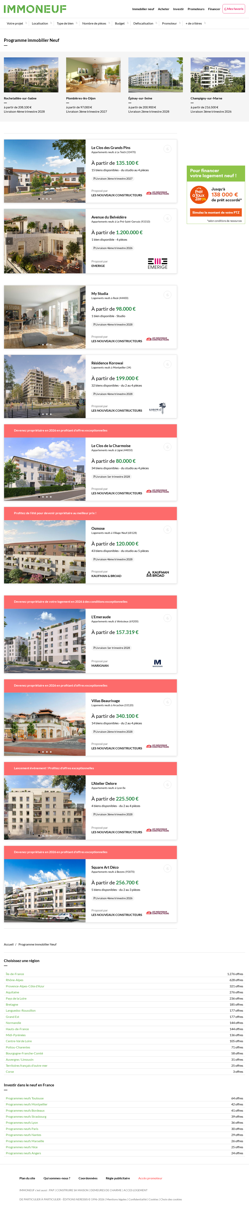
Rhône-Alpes (14, 980)
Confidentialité (138, 1199)
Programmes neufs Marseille (25, 1141)
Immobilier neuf (143, 9)
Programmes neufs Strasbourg (26, 1116)
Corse (10, 1071)
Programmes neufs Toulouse (25, 1098)
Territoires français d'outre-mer (26, 1065)
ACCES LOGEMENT (135, 1190)
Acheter (163, 9)
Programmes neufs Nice (22, 1147)
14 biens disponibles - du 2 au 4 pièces (116, 715)
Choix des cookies (171, 1199)
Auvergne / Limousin (19, 1059)
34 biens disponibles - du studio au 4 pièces (120, 460)
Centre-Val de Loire (19, 1041)
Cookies (153, 1199)
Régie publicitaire (118, 1178)
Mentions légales (116, 1199)
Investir (178, 9)
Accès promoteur (150, 1178)
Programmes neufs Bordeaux (25, 1110)
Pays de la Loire (16, 998)
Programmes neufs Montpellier (26, 1104)
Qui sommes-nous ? (57, 1178)
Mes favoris (234, 9)
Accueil (9, 944)
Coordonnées (88, 1178)
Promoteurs (196, 9)
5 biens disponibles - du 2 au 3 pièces (115, 882)
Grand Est (12, 1016)
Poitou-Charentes (18, 1047)
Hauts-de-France (17, 1029)
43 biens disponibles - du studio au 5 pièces (120, 543)
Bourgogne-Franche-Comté (24, 1053)
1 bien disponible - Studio (113, 308)
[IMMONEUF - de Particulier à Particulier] (35, 9)
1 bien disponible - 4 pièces (120, 232)
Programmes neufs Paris (22, 1129)
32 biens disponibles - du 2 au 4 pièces (116, 378)
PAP (51, 1190)
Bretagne (12, 1004)
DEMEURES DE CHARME (106, 1190)
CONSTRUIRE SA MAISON (72, 1190)
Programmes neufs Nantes (23, 1135)
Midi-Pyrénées (16, 1035)
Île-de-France (15, 974)
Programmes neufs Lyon (22, 1122)
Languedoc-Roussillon (21, 1010)
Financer (214, 9)
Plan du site (27, 1178)
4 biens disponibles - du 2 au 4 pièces (115, 798)
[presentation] (9, 171)
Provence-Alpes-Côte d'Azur (25, 986)
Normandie (13, 1022)
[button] (39, 198)
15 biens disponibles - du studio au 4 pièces (120, 162)
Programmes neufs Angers (23, 1153)
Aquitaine (12, 992)
